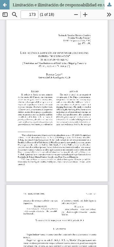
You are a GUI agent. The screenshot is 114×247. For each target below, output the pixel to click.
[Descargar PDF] (109, 5)
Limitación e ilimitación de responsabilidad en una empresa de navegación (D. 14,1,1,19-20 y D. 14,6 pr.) (63, 5)
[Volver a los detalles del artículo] (5, 5)
